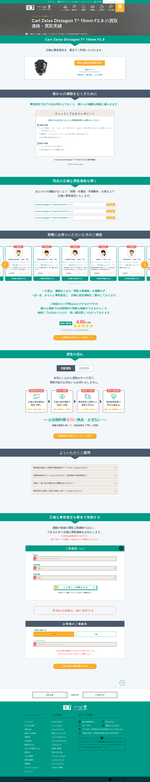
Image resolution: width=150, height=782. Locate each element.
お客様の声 (80, 74)
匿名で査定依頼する (88, 721)
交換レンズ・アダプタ (58, 733)
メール (54, 634)
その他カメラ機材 (57, 767)
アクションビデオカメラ (59, 741)
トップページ (29, 721)
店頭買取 (84, 368)
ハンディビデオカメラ (58, 737)
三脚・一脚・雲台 (57, 752)
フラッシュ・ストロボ (58, 756)
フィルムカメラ (56, 744)
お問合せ (76, 1)
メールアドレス (39, 641)
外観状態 (36, 574)
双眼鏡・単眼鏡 (56, 748)
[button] (5, 265)
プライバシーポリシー (32, 767)
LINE (96, 634)
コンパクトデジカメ (58, 729)
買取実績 (50, 695)
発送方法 (27, 752)
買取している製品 (30, 733)
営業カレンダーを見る (112, 725)
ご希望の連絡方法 (40, 630)
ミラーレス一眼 (56, 725)
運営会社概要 (29, 760)
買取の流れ (89, 74)
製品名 (35, 555)
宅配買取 (66, 368)
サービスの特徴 (29, 725)
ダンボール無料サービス (32, 748)
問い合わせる (109, 721)
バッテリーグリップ (58, 760)
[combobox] (75, 558)
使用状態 (36, 565)
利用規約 (27, 763)
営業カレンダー (64, 1)
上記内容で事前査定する (75, 666)
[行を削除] (121, 548)
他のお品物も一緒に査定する (75, 610)
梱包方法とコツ (29, 744)
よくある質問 (98, 74)
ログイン (52, 1)
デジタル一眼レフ (57, 721)
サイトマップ (87, 1)
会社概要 (99, 1)
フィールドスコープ (58, 763)
